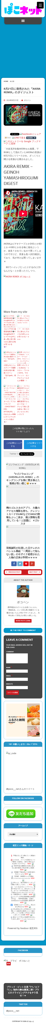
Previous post (14, 572)
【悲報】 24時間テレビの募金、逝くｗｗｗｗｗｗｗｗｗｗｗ (23, 877)
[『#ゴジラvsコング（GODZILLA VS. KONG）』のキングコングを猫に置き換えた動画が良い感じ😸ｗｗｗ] (23, 468)
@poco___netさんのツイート (20, 789)
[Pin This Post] (26, 563)
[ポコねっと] (23, 8)
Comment (10, 652)
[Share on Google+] (32, 563)
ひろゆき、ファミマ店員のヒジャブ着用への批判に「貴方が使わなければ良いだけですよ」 (23, 862)
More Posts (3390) (23, 621)
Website (9, 684)
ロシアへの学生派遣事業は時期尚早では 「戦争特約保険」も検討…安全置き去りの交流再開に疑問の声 (23, 898)
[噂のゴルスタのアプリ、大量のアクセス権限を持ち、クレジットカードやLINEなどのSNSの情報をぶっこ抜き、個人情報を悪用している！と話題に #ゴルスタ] (23, 502)
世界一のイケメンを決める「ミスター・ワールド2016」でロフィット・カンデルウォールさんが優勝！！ (23, 372)
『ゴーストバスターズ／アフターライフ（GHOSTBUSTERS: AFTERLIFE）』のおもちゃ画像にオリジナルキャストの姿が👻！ (10, 410)
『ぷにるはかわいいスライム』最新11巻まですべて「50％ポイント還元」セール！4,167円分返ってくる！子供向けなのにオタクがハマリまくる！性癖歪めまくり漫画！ (23, 890)
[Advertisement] (23, 50)
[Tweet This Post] (20, 563)
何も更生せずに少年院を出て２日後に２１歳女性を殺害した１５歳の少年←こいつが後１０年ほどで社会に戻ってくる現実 (23, 912)
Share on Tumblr (31, 138)
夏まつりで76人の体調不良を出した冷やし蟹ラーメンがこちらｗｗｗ (23, 918)
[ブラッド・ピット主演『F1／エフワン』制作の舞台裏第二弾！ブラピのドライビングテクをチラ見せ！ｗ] (23, 970)
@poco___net (12, 1011)
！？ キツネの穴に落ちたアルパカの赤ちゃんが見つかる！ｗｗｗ (23, 334)
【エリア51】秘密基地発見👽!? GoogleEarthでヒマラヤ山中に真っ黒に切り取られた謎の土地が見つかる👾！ (10, 338)
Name (8, 667)
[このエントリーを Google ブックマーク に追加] (23, 141)
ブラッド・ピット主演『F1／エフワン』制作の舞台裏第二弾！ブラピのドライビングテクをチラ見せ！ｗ (23, 991)
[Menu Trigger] (40, 5)
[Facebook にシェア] (30, 134)
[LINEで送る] (19, 137)
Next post (33, 572)
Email (8, 676)
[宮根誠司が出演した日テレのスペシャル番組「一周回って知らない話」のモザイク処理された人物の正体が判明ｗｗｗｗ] (23, 542)
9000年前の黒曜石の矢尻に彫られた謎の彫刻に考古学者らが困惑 (23, 867)
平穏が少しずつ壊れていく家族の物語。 (24, 856)
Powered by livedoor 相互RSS (22, 928)
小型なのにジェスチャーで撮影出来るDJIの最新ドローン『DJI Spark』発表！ (10, 371)
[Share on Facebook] (14, 563)
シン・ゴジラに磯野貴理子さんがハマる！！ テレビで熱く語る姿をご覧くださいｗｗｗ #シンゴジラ (23, 406)
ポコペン (27, 100)
